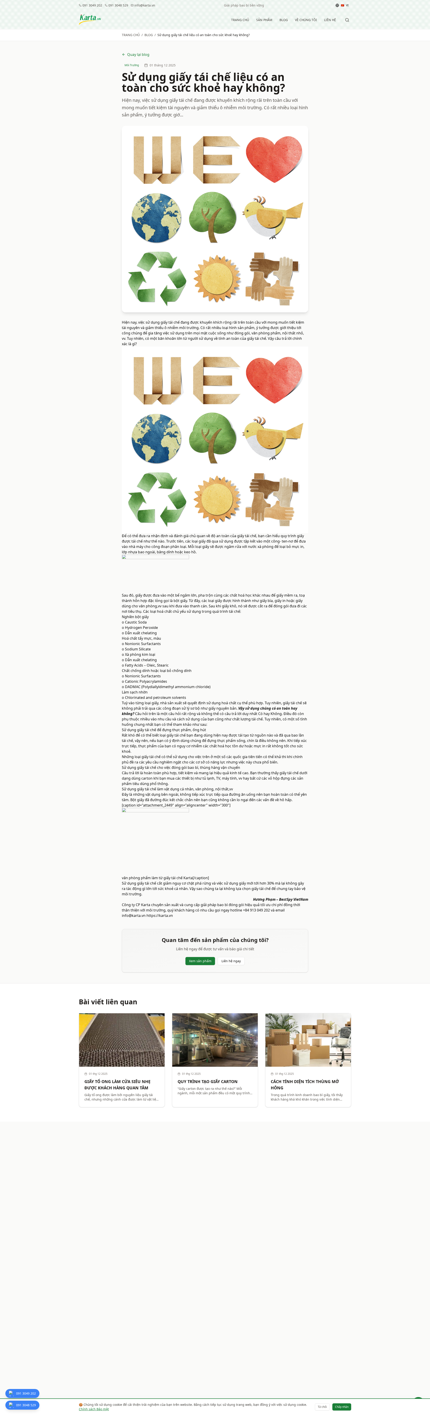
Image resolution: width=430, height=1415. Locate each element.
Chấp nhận (341, 1407)
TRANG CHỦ (240, 20)
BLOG (284, 20)
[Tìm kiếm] (347, 20)
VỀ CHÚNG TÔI (306, 20)
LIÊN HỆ (330, 20)
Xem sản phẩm (200, 961)
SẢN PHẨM (264, 20)
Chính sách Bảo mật (94, 1409)
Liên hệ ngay (231, 961)
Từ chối (322, 1407)
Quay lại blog (138, 54)
